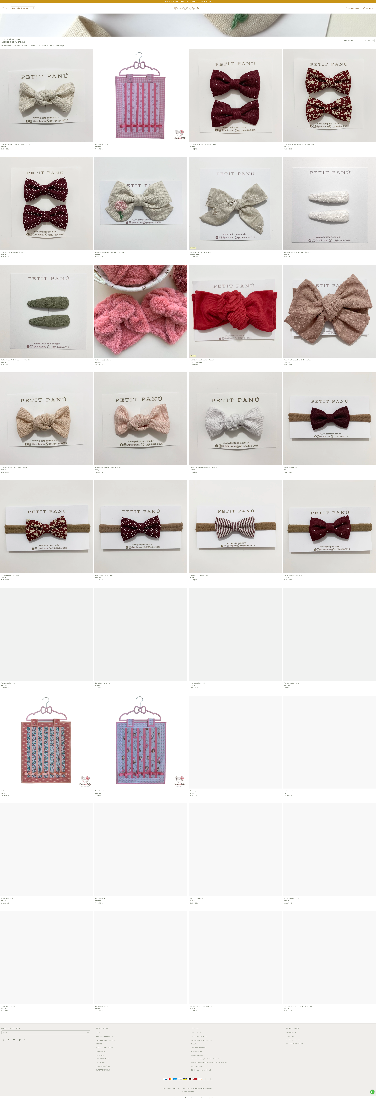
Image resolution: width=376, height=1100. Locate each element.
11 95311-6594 (290, 1036)
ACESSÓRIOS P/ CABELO (104, 1047)
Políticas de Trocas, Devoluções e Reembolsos (206, 1059)
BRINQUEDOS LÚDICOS (103, 1066)
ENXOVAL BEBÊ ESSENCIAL (104, 1036)
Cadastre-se (357, 8)
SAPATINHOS (100, 1051)
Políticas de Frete (196, 1051)
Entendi (213, 1097)
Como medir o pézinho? (199, 1036)
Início (3, 39)
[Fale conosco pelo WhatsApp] (372, 1092)
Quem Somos (195, 1044)
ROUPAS (99, 1044)
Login (350, 8)
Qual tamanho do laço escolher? (201, 1040)
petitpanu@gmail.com (293, 1040)
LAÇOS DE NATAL (101, 1062)
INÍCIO (98, 1033)
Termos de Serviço (197, 1066)
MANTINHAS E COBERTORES (105, 1040)
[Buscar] (33, 8)
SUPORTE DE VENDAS (103, 1070)
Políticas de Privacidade (198, 1047)
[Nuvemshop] (188, 1092)
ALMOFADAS (100, 1055)
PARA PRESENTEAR (102, 1059)
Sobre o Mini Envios (197, 1055)
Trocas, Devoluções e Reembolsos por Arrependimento (209, 1062)
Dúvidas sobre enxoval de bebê (201, 1070)
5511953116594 (291, 1032)
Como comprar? (196, 1033)
